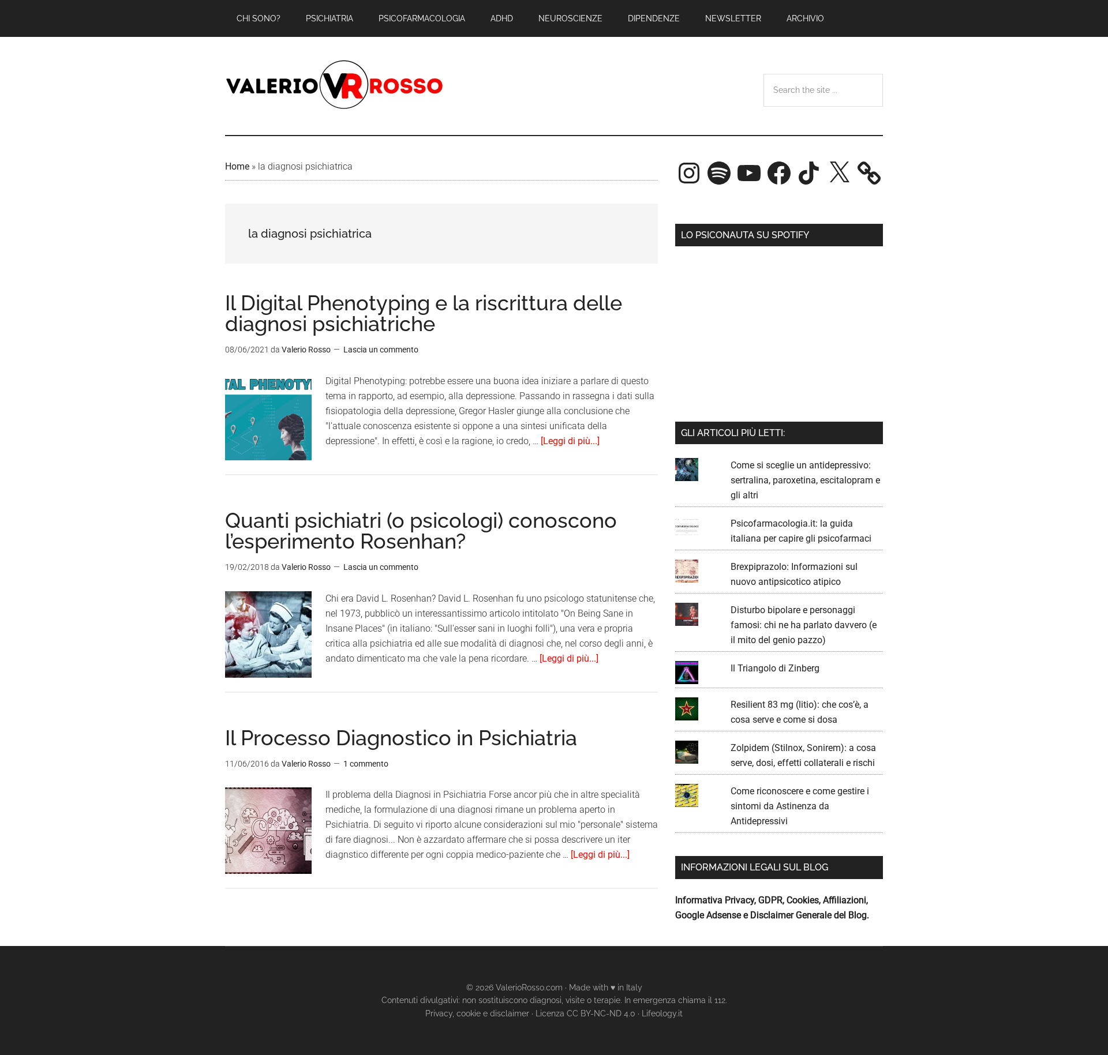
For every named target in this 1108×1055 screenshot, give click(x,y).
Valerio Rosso (334, 86)
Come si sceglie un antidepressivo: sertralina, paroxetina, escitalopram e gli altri (805, 480)
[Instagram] (689, 173)
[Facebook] (779, 173)
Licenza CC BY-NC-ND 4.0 (585, 1013)
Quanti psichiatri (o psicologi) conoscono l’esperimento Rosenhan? (421, 530)
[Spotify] (719, 173)
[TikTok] (809, 173)
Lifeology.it (662, 1013)
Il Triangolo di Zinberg (775, 668)
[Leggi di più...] (570, 440)
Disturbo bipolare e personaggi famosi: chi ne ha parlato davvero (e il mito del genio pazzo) (804, 625)
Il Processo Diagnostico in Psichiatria (401, 738)
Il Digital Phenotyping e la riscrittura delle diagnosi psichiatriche (423, 313)
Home (237, 166)
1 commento (365, 763)
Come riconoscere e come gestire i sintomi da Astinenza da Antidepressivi (800, 806)
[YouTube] (749, 173)
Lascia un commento (380, 349)
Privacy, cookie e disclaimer (477, 1013)
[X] (839, 173)
